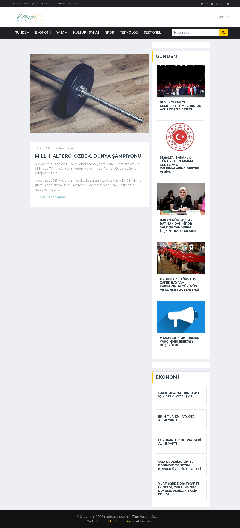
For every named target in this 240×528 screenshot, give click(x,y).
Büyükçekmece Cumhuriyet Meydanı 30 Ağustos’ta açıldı (180, 106)
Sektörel (152, 32)
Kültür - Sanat (86, 32)
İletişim (72, 3)
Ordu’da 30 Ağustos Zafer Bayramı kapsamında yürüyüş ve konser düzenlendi (179, 284)
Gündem (22, 32)
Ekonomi (43, 32)
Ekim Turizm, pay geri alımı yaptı (177, 418)
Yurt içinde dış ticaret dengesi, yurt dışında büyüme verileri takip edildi (179, 489)
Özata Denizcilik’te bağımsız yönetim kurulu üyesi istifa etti (179, 465)
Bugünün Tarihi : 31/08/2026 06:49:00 (32, 3)
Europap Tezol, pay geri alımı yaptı (179, 441)
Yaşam (62, 32)
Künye (61, 3)
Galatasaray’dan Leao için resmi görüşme (178, 394)
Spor (109, 32)
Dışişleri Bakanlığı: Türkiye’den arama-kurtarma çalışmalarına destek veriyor (179, 165)
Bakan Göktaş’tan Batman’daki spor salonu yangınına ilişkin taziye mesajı (178, 225)
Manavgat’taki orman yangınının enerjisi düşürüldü (179, 341)
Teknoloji (129, 32)
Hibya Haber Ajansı (121, 521)
